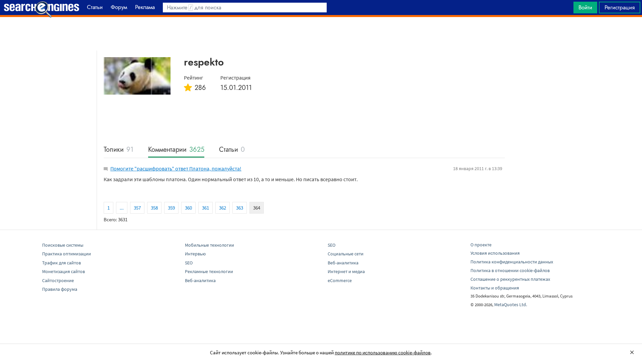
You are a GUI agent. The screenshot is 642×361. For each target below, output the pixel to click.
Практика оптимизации (66, 254)
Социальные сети (345, 254)
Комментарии (176, 149)
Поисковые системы (62, 245)
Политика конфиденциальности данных (511, 262)
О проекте (481, 245)
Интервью (195, 254)
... (122, 208)
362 (222, 208)
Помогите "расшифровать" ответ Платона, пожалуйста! (175, 168)
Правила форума (59, 289)
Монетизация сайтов (63, 271)
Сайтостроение (58, 280)
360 (188, 208)
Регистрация (620, 7)
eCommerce (340, 280)
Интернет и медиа (346, 271)
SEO (189, 263)
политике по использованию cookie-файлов (383, 352)
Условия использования (495, 253)
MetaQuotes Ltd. (510, 305)
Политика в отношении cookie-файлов (510, 270)
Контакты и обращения (494, 288)
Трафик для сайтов (61, 263)
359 (171, 208)
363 (239, 208)
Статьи (232, 149)
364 (256, 208)
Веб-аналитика (200, 280)
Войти (585, 7)
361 (205, 208)
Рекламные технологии (209, 271)
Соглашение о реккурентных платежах (510, 279)
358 (154, 208)
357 (137, 208)
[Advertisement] (321, 33)
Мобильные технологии (209, 245)
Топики (118, 149)
